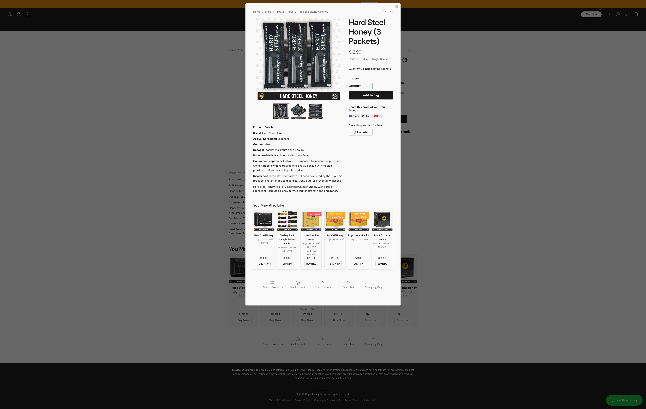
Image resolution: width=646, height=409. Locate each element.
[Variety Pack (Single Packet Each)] (287, 220)
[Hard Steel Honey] (263, 220)
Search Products (272, 287)
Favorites (348, 287)
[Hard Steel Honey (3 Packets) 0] (281, 111)
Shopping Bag (373, 287)
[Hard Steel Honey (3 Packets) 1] (298, 111)
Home (256, 11)
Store (268, 11)
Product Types (285, 11)
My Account (297, 287)
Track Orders (323, 287)
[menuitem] (385, 11)
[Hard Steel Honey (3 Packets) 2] (316, 111)
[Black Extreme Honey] (382, 220)
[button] (361, 132)
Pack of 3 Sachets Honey (313, 11)
